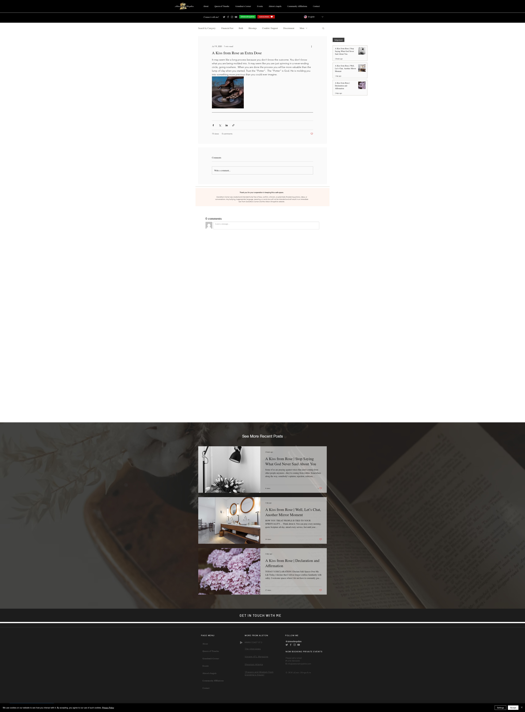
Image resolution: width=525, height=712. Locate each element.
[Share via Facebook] (213, 125)
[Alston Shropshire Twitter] (224, 16)
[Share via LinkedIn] (226, 125)
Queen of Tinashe (210, 651)
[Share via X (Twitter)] (220, 125)
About (205, 644)
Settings (500, 707)
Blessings (253, 28)
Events (205, 666)
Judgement (338, 40)
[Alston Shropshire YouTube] (235, 16)
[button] (323, 28)
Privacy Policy (108, 707)
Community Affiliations (213, 680)
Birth (241, 28)
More (302, 28)
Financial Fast (227, 28)
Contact (205, 688)
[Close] (521, 707)
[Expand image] (228, 92)
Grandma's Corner (210, 658)
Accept (513, 707)
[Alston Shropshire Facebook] (228, 16)
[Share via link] (233, 125)
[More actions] (311, 46)
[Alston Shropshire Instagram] (232, 16)
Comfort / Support (270, 28)
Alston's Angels (209, 673)
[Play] (241, 642)
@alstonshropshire (294, 641)
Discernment (288, 28)
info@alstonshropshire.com (299, 663)
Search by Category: (207, 28)
